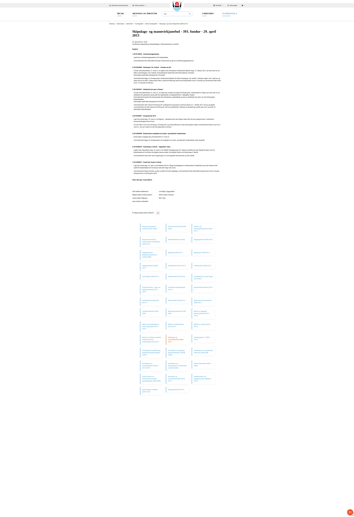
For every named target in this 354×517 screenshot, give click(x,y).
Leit (165, 14)
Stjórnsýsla (120, 24)
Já (158, 213)
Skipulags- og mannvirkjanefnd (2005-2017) (173, 24)
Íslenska (112, 24)
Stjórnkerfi (129, 24)
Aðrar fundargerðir (151, 24)
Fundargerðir (139, 24)
